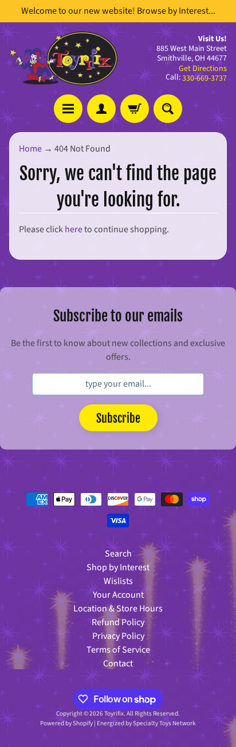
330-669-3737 (204, 78)
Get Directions (203, 69)
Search (118, 553)
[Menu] (68, 108)
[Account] (101, 108)
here (73, 229)
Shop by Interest (118, 567)
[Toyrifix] (63, 58)
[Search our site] (168, 108)
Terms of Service (118, 649)
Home (30, 148)
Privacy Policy (118, 636)
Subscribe (118, 418)
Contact (118, 663)
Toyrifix (114, 713)
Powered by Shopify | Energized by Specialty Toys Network (118, 723)
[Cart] (134, 108)
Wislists (118, 581)
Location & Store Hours (118, 608)
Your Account (118, 595)
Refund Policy (118, 622)
